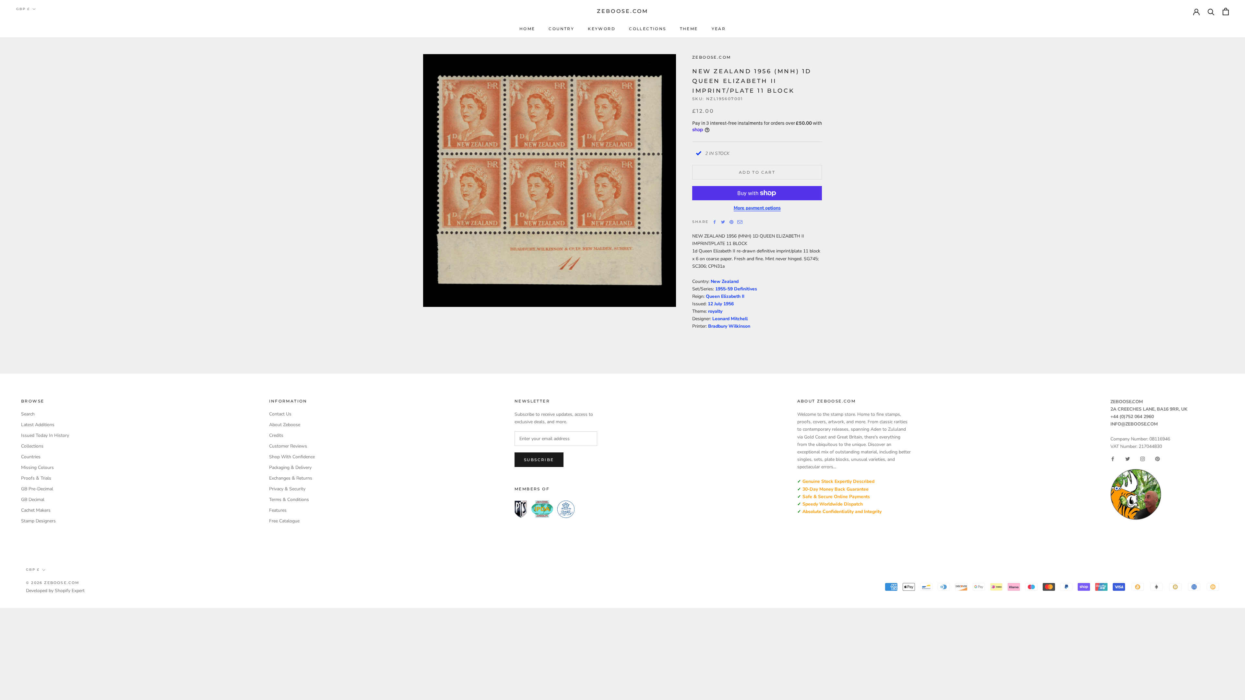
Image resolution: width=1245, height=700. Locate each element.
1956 (728, 304)
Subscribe (539, 459)
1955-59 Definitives (736, 289)
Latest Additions (37, 425)
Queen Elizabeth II (725, 296)
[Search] (1211, 11)
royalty (715, 311)
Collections (647, 28)
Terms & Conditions (289, 499)
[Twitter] (723, 222)
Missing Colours (37, 467)
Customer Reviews (288, 446)
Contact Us (280, 414)
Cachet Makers (36, 510)
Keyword (601, 28)
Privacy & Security (287, 489)
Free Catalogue (284, 521)
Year (719, 28)
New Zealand (725, 281)
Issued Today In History (45, 435)
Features (278, 510)
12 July (715, 304)
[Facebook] (715, 222)
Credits (276, 435)
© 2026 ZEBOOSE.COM (53, 582)
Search (28, 414)
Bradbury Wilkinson (729, 326)
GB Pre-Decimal (37, 489)
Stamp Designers (38, 521)
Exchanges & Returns (290, 478)
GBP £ (23, 9)
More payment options (757, 208)
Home (527, 28)
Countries (31, 457)
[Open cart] (1226, 11)
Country (561, 28)
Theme (689, 28)
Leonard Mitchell (730, 319)
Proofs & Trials (36, 478)
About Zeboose (284, 425)
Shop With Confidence (292, 457)
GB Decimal (32, 499)
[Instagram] (1142, 459)
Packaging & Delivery (290, 467)
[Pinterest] (731, 222)
